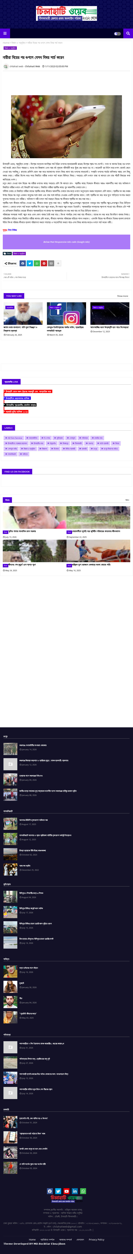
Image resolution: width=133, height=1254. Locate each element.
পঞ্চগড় (90, 443)
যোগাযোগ (80, 1239)
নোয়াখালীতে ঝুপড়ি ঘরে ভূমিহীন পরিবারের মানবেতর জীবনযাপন (96, 531)
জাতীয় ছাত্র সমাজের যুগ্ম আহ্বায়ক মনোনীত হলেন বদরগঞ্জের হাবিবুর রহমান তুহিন (48, 790)
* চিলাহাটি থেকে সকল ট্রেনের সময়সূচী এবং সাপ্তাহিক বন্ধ (28, 391)
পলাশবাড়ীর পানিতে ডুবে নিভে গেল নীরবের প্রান (35, 1089)
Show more (122, 295)
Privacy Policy (96, 1239)
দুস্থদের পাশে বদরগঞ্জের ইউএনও (31, 775)
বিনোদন (56, 448)
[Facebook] (23, 263)
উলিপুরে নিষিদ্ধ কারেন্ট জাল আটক (31, 908)
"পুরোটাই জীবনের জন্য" (28, 1013)
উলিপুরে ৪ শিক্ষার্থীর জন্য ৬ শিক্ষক (31, 893)
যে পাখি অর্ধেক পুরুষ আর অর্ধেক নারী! (32, 1164)
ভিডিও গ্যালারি (70, 448)
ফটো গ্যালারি (104, 443)
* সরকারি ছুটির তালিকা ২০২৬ (16, 411)
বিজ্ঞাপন (44, 448)
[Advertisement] (66, 81)
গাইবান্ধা (85, 437)
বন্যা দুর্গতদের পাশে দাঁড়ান (28, 967)
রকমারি (84, 448)
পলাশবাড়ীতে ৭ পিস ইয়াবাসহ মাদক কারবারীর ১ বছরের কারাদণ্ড (41, 1043)
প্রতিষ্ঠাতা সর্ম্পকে (47, 1239)
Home (6, 42)
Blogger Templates (50, 1247)
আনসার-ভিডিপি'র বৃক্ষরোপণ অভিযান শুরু (33, 820)
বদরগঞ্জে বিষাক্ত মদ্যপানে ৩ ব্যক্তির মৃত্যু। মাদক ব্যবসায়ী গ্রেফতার (43, 760)
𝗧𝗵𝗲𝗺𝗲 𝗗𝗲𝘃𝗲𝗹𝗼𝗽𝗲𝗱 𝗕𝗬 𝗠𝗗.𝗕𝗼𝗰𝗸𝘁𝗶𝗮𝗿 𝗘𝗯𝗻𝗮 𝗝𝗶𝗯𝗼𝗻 (34, 1243)
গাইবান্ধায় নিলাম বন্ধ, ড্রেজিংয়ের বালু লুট (34, 1058)
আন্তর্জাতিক (33, 437)
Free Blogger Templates (94, 1247)
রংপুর (95, 448)
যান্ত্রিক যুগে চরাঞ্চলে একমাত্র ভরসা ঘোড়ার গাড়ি (91, 564)
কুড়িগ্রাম (60, 437)
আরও (127, 499)
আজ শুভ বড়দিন (24, 865)
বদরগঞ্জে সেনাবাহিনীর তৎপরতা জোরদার (32, 745)
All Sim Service (15, 437)
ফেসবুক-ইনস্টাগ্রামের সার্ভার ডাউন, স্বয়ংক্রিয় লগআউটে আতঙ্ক (65, 328)
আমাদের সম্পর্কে (65, 1239)
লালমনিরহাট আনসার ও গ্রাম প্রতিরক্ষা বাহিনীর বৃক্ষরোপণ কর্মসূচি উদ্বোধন (45, 835)
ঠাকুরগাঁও (53, 443)
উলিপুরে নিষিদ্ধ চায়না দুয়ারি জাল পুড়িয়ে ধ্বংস (35, 923)
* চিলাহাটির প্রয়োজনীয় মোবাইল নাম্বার (20, 405)
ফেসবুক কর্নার (12, 448)
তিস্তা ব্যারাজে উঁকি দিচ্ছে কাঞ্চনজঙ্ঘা (32, 850)
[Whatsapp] (37, 263)
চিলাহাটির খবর (38, 443)
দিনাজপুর (65, 443)
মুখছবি (21, 983)
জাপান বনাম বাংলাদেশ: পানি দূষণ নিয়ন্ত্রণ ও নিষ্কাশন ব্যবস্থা (20, 328)
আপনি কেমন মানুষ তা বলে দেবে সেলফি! (33, 1148)
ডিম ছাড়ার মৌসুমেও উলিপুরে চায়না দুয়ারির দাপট (36, 938)
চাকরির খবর (98, 437)
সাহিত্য (25, 454)
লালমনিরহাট (12, 454)
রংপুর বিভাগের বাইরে (111, 448)
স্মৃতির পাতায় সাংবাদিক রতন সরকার (22, 531)
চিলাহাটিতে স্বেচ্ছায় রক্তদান (17, 443)
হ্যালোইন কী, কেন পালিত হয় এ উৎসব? (33, 1118)
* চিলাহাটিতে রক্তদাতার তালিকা (17, 398)
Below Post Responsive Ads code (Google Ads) (66, 241)
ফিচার (117, 443)
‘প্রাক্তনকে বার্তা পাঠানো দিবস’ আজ (32, 1133)
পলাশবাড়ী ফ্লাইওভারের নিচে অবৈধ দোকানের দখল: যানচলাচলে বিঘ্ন (43, 1074)
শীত (20, 998)
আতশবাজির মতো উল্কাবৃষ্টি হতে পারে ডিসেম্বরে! (109, 327)
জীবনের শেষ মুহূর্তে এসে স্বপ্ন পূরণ (22, 564)
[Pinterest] (44, 263)
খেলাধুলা (72, 437)
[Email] (51, 263)
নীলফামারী (78, 443)
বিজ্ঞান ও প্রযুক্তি (18, 42)
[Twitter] (30, 263)
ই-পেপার (47, 437)
